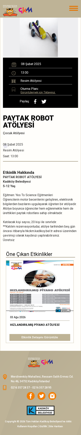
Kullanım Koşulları (27, 426)
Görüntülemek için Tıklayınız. (38, 92)
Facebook (31, 396)
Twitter (41, 396)
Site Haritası (56, 426)
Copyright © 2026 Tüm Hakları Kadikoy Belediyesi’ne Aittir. (38, 421)
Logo (22, 11)
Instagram (52, 396)
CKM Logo (40, 362)
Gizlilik (43, 426)
